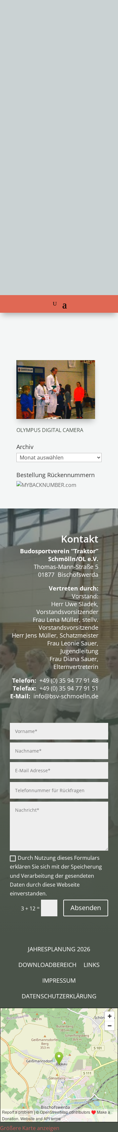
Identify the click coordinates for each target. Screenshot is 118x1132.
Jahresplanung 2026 (59, 950)
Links (92, 965)
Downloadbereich (47, 965)
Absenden (85, 907)
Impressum (59, 981)
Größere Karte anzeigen (29, 1128)
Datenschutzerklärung (59, 997)
